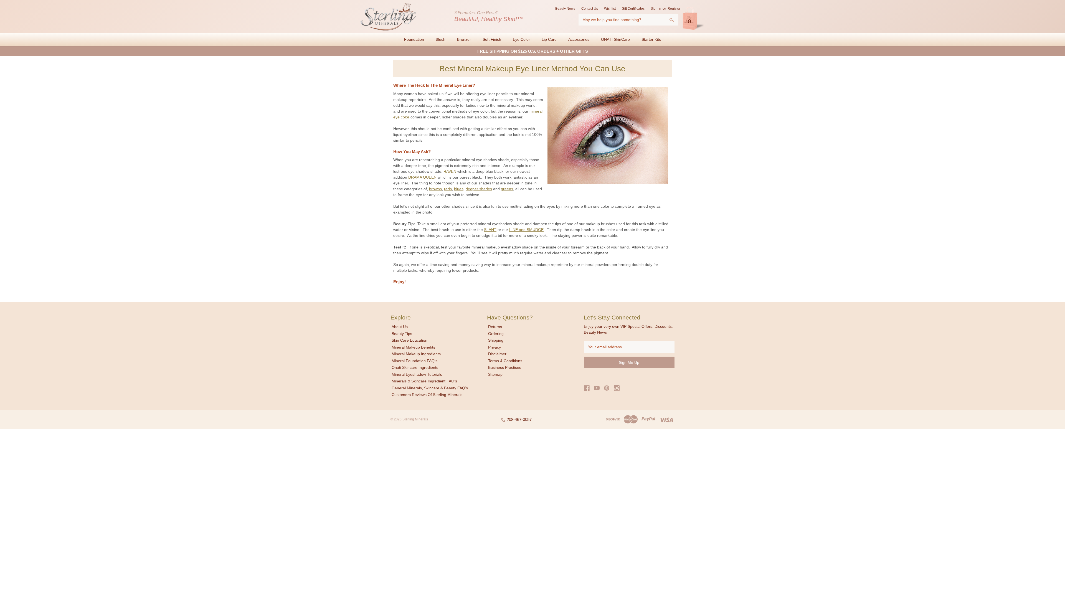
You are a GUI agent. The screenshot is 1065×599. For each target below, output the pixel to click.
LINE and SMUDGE (526, 229)
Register (674, 9)
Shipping (495, 340)
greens (507, 189)
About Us (400, 326)
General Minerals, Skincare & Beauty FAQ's (430, 388)
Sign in (656, 9)
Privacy (494, 347)
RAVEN (449, 171)
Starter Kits (651, 39)
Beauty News (565, 9)
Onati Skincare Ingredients (415, 367)
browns (435, 189)
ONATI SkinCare (615, 39)
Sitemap (495, 374)
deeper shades (479, 189)
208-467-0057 (519, 419)
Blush (440, 39)
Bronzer (464, 39)
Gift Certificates (633, 9)
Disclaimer (497, 354)
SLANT (490, 229)
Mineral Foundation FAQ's (414, 361)
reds (448, 189)
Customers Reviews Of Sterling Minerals (427, 394)
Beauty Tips (402, 333)
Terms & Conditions (505, 361)
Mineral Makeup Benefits (413, 347)
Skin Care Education (409, 340)
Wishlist (610, 9)
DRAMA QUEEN (422, 177)
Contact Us (589, 9)
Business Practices (504, 367)
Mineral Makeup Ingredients (416, 354)
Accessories (578, 39)
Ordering (496, 333)
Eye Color (521, 39)
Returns (495, 326)
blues (458, 189)
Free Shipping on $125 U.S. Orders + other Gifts (532, 51)
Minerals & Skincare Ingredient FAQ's (424, 381)
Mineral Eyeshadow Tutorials (417, 374)
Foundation (414, 39)
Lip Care (549, 39)
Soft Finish (492, 39)
